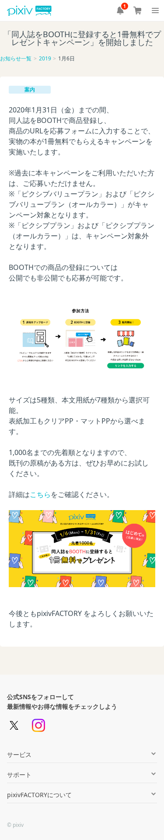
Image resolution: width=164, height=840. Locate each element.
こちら (40, 494)
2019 (45, 58)
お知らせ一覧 (15, 58)
